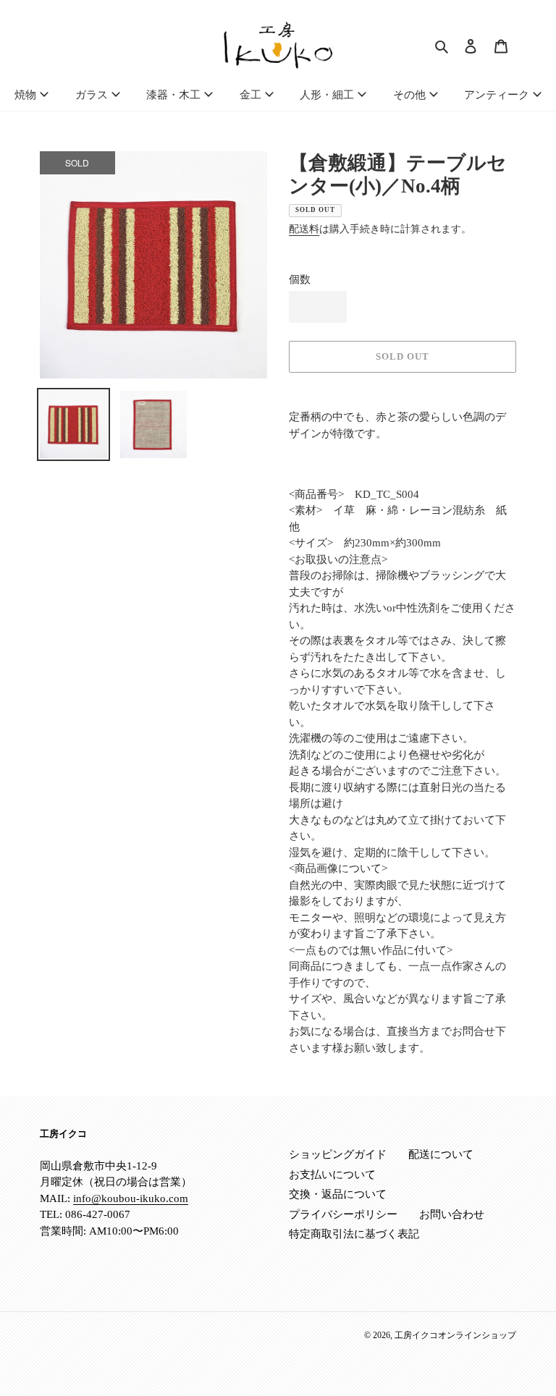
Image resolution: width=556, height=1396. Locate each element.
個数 (300, 279)
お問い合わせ (451, 1214)
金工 (250, 95)
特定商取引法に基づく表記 (354, 1234)
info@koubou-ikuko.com (130, 1198)
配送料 (304, 229)
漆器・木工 (173, 95)
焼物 (25, 95)
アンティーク (496, 95)
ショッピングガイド (338, 1154)
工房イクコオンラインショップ (455, 1335)
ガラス (91, 95)
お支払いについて (332, 1174)
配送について (440, 1154)
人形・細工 (327, 95)
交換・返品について (338, 1194)
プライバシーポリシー (343, 1214)
